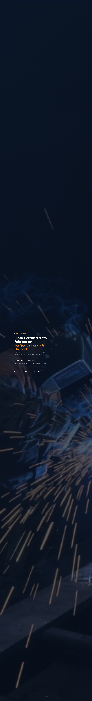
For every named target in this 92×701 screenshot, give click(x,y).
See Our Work (31, 360)
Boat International (23, 367)
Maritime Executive (32, 367)
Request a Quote (85, 1)
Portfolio (34, 1)
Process (39, 1)
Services (30, 1)
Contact (61, 1)
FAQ (49, 1)
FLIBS (39, 367)
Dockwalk (43, 367)
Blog (57, 1)
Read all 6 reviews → (49, 365)
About (26, 1)
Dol (4, 1)
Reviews (53, 1)
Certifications (44, 1)
